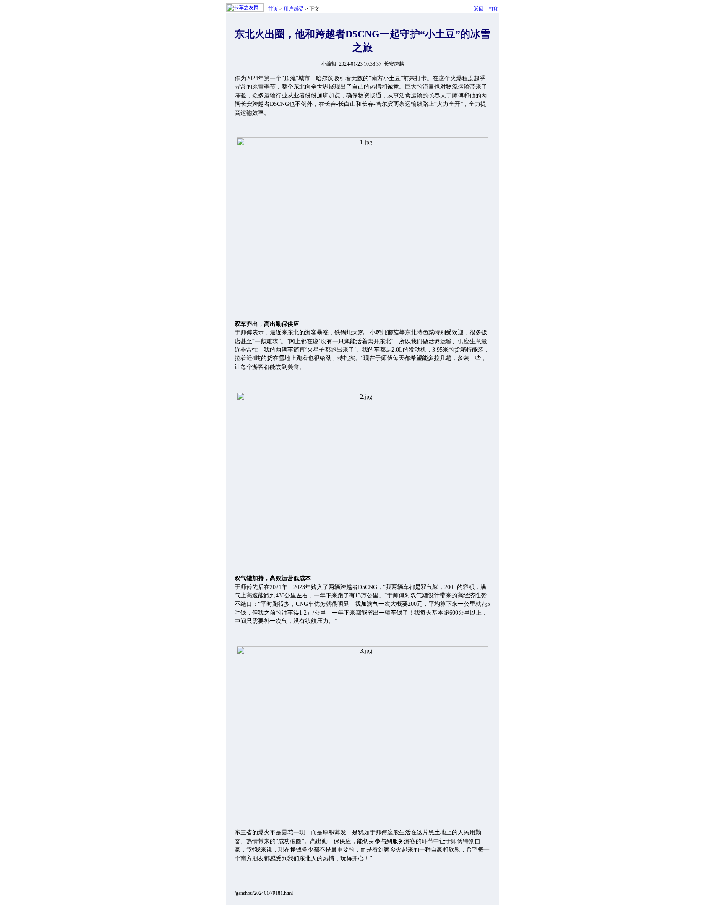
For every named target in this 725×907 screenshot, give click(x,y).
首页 (273, 9)
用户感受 (294, 9)
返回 (479, 9)
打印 (494, 9)
